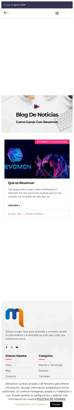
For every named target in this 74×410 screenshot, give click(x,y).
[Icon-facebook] (7, 347)
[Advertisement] (37, 57)
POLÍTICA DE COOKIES (51, 399)
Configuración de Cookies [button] (30, 404)
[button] (57, 13)
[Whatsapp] (12, 347)
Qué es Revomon (21, 183)
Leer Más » (14, 205)
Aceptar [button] (56, 404)
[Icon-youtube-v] (17, 347)
